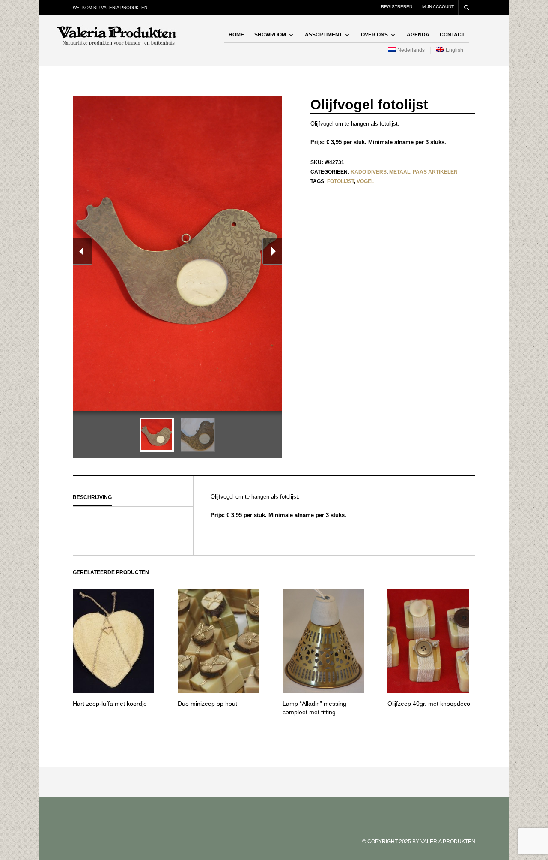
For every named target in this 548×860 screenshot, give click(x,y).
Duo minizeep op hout (207, 703)
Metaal (399, 172)
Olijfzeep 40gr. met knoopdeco (428, 703)
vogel (365, 181)
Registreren (396, 6)
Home (236, 35)
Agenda (418, 35)
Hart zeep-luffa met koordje (110, 703)
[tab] (133, 498)
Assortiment (323, 35)
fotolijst (340, 181)
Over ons (374, 35)
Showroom (270, 35)
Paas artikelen (435, 172)
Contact (452, 35)
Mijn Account (438, 6)
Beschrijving (92, 497)
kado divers (369, 172)
